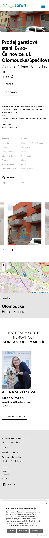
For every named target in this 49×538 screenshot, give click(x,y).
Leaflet (34, 292)
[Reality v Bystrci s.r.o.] (14, 5)
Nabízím (5, 471)
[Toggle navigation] (43, 6)
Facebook (11, 484)
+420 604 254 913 (13, 398)
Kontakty (5, 478)
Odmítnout (23, 531)
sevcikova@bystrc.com (16, 402)
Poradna (5, 474)
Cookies (5, 447)
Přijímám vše (36, 531)
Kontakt (9, 84)
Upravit (11, 531)
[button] (24, 274)
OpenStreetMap (43, 292)
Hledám (5, 467)
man (15, 452)
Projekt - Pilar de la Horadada (15, 461)
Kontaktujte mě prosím (15, 416)
